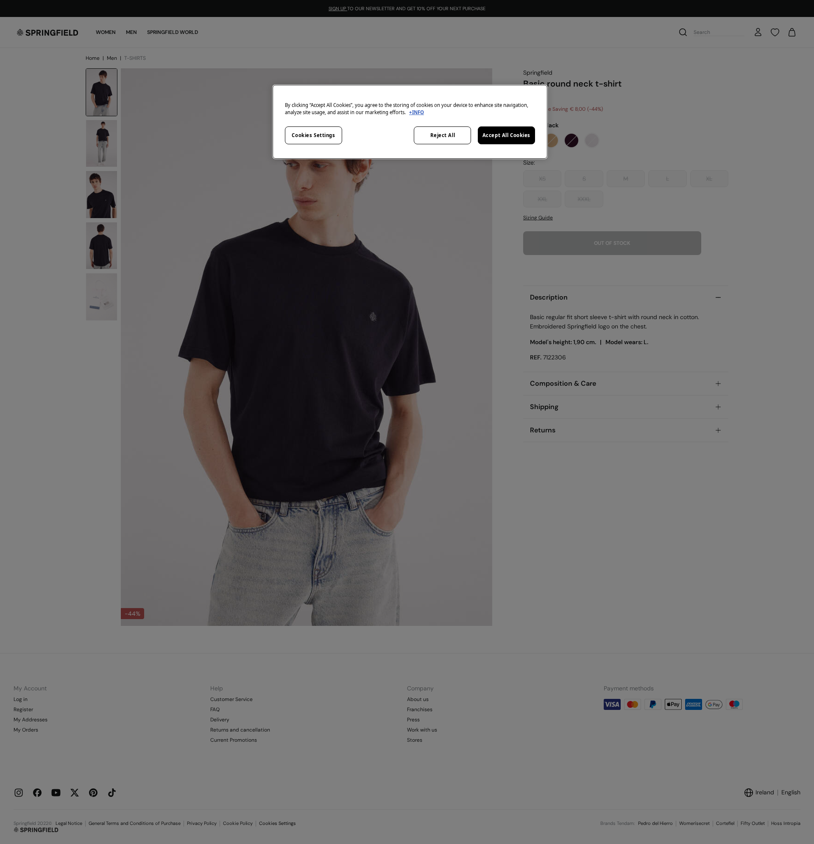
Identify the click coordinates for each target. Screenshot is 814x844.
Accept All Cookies (506, 135)
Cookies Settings (313, 135)
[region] (410, 121)
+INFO (416, 112)
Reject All (442, 135)
